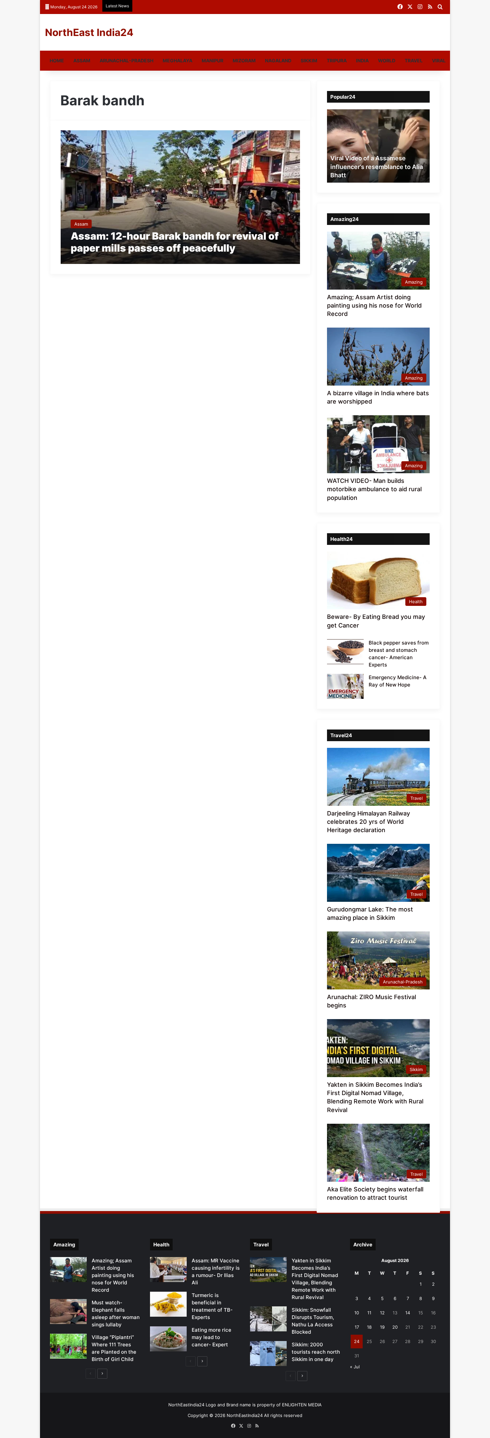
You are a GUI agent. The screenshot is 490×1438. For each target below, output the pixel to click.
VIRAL (439, 60)
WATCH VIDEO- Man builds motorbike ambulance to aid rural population (374, 489)
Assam (81, 60)
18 (369, 1327)
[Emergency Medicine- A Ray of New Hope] (345, 686)
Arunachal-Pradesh (126, 60)
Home (57, 60)
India (362, 60)
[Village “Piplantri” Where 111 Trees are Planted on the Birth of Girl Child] (68, 1346)
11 (369, 1312)
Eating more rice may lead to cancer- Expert (211, 1337)
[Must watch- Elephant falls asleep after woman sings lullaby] (68, 1311)
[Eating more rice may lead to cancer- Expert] (168, 1338)
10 (356, 1312)
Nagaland (278, 60)
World (386, 60)
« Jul (355, 1366)
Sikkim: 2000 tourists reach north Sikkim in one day (316, 1351)
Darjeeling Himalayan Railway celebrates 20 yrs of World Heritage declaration (368, 821)
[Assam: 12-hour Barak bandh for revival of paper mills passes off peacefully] (180, 197)
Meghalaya (177, 60)
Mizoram (244, 60)
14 (407, 1312)
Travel (414, 60)
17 (357, 1327)
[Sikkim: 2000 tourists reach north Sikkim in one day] (268, 1353)
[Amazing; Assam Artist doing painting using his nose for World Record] (68, 1269)
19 (382, 1327)
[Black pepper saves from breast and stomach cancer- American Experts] (345, 651)
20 (395, 1327)
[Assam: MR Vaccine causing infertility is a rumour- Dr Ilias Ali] (168, 1269)
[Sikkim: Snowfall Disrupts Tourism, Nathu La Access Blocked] (268, 1318)
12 (382, 1312)
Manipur (212, 60)
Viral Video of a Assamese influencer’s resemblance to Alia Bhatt (376, 166)
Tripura (337, 60)
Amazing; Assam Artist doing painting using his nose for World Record (374, 305)
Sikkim (309, 60)
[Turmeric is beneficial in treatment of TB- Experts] (168, 1304)
